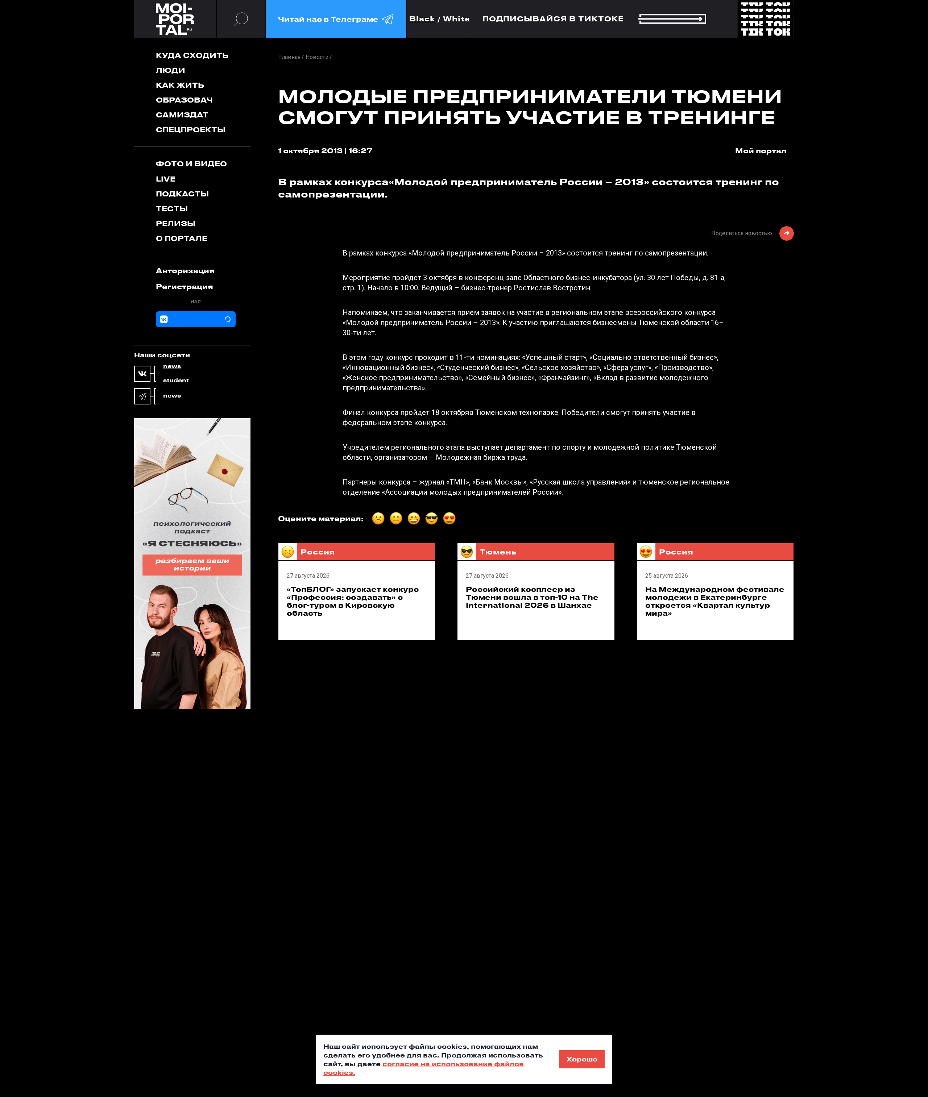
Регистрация (184, 286)
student (176, 380)
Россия (318, 552)
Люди (170, 70)
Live (165, 179)
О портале (181, 238)
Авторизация (185, 270)
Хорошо (582, 1059)
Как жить (180, 85)
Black (422, 19)
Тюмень (498, 552)
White (457, 19)
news (172, 366)
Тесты (172, 208)
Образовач (184, 100)
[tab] (196, 270)
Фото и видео (191, 163)
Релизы (175, 223)
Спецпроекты (190, 129)
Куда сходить (192, 55)
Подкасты (182, 194)
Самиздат (182, 115)
